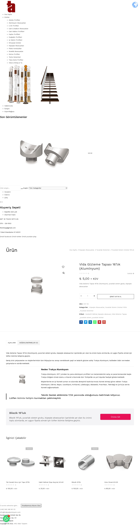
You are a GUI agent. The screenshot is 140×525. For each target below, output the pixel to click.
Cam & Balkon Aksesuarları (18, 28)
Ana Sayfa (8, 14)
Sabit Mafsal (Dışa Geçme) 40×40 (51, 482)
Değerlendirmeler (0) (28, 343)
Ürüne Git (115, 417)
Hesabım (7, 192)
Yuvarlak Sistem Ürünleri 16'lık (123, 250)
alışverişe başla (9, 215)
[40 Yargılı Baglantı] (44, 152)
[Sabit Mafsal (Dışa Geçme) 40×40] (53, 462)
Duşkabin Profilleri (15, 37)
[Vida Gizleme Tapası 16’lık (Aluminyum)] (81, 322)
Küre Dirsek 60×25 (111, 482)
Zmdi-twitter (17, 236)
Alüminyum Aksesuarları (17, 23)
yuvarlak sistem (85, 317)
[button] (64, 273)
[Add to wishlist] (63, 267)
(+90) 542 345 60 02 (7, 509)
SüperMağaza (9, 111)
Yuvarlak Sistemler (103, 250)
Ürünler (7, 17)
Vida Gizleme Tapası (119, 314)
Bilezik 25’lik (76, 482)
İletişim (7, 109)
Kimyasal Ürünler (15, 43)
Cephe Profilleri (14, 34)
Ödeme (7, 195)
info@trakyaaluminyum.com (10, 512)
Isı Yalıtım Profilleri (15, 40)
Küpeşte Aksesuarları (16, 46)
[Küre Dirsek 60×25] (119, 462)
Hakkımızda (8, 106)
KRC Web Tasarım (20, 523)
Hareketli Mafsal (91, 314)
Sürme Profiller (14, 54)
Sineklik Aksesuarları (16, 51)
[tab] (12, 342)
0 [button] (2, 202)
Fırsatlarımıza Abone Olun (31, 505)
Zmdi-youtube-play (29, 236)
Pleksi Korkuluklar (15, 48)
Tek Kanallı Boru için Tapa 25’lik (18, 482)
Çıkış (6, 197)
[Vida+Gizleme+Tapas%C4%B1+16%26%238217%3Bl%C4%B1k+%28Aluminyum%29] (85, 322)
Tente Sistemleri (15, 57)
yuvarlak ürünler (98, 317)
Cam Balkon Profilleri (16, 31)
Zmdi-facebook (6, 236)
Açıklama (12, 343)
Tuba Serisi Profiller (16, 60)
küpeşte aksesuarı (104, 314)
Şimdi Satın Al (116, 296)
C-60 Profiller (14, 26)
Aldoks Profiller (14, 20)
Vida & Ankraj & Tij (15, 63)
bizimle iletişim (25, 398)
